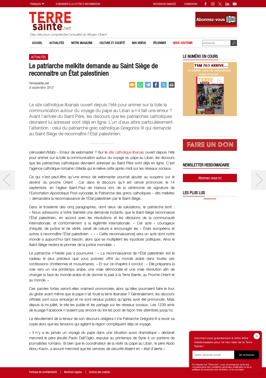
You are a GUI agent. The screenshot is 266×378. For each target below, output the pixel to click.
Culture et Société (112, 43)
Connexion (190, 4)
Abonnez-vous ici (210, 178)
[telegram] (148, 85)
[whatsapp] (140, 85)
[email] (132, 85)
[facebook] (156, 85)
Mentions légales (73, 372)
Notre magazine (81, 43)
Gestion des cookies (99, 372)
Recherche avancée (164, 4)
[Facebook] (206, 4)
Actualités (56, 43)
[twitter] (164, 85)
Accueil (37, 43)
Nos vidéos (139, 43)
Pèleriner (159, 43)
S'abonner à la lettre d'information (78, 4)
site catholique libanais (126, 152)
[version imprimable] (172, 85)
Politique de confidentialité (43, 372)
